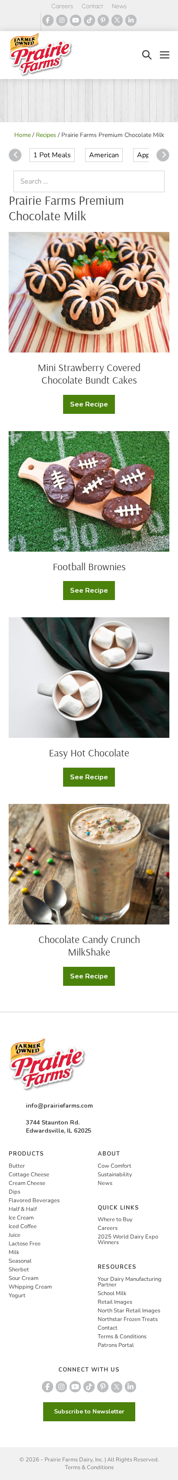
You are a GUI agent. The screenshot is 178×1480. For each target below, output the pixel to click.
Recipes (46, 135)
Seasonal (20, 1261)
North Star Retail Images (129, 1311)
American (104, 155)
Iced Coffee (23, 1226)
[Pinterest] (103, 20)
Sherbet (19, 1270)
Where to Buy (115, 1219)
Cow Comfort (114, 1166)
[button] (147, 55)
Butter (17, 1166)
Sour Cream (23, 1278)
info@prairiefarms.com (59, 1106)
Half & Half (23, 1209)
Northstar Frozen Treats (128, 1319)
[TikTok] (89, 20)
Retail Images (115, 1302)
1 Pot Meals (52, 155)
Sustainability (115, 1174)
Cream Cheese (27, 1183)
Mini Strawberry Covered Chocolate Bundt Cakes (89, 373)
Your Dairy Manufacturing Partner (130, 1282)
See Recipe (92, 407)
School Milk (112, 1293)
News (119, 6)
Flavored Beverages (34, 1200)
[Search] (156, 181)
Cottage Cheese (29, 1174)
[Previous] (15, 155)
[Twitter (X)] (117, 20)
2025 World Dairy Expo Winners (128, 1239)
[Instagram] (61, 20)
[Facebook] (48, 20)
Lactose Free (25, 1244)
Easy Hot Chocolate (89, 752)
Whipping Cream (30, 1287)
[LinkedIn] (131, 20)
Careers (62, 6)
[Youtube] (75, 20)
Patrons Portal (116, 1345)
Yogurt (17, 1295)
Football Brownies (89, 566)
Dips (14, 1192)
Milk (14, 1252)
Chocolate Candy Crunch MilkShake (89, 945)
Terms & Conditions (122, 1336)
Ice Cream (21, 1218)
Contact (92, 6)
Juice (14, 1235)
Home (22, 135)
